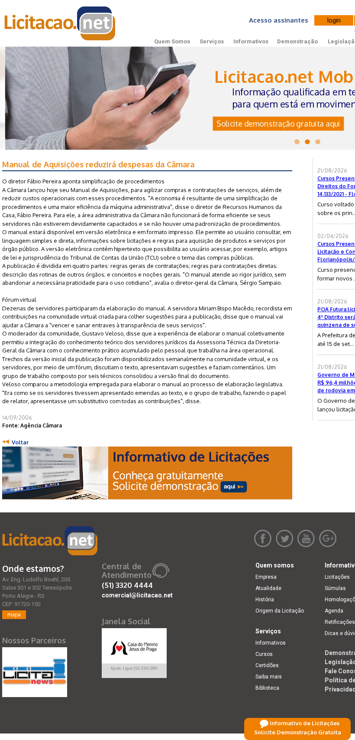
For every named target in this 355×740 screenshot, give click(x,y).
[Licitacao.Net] (60, 23)
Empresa (266, 577)
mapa (14, 614)
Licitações (337, 577)
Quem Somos (172, 41)
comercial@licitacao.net (137, 595)
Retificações (340, 622)
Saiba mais (268, 677)
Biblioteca (267, 688)
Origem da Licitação (279, 611)
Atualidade (268, 588)
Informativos (250, 41)
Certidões (267, 665)
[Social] (134, 651)
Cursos (264, 654)
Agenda (334, 611)
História (264, 600)
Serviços (212, 41)
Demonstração (297, 41)
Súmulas (335, 588)
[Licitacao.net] (49, 540)
